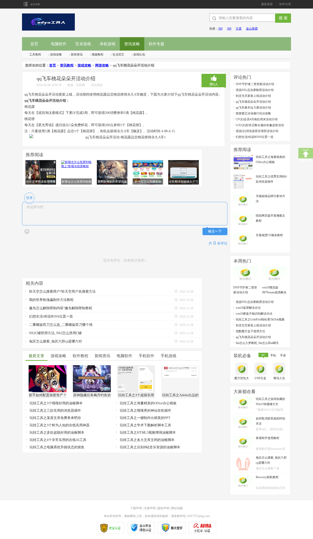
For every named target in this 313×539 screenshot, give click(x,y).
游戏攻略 (56, 54)
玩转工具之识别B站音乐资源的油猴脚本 (150, 447)
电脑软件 (59, 44)
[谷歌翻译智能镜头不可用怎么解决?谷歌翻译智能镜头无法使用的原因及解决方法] (183, 162)
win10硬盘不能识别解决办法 (254, 313)
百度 (239, 28)
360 (220, 28)
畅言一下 (215, 231)
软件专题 (156, 44)
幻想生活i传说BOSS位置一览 (51, 316)
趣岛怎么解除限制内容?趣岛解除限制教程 (60, 308)
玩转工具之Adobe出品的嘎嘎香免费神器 (180, 395)
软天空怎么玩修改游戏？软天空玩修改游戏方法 (148, 182)
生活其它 (118, 54)
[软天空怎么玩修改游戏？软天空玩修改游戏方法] (148, 162)
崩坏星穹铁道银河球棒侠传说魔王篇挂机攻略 (41, 182)
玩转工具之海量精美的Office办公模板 (148, 403)
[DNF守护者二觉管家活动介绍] (245, 268)
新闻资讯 (77, 54)
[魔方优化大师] (242, 369)
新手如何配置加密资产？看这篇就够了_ (48, 395)
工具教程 (35, 54)
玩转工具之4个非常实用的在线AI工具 (58, 440)
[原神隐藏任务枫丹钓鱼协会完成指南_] (92, 367)
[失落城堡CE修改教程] (243, 235)
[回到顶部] (305, 153)
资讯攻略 (132, 44)
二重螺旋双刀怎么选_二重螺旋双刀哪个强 (60, 325)
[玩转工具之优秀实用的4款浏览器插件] (243, 176)
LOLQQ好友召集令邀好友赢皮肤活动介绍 (260, 125)
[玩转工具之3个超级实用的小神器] (136, 367)
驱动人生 (279, 378)
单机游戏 (107, 44)
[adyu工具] (48, 15)
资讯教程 (67, 65)
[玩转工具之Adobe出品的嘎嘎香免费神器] (180, 367)
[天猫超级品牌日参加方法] (243, 196)
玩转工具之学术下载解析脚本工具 (145, 425)
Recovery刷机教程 (267, 477)
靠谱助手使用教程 (267, 438)
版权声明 (163, 508)
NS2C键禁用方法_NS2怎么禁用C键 (55, 333)
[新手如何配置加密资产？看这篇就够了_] (48, 367)
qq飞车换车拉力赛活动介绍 (253, 107)
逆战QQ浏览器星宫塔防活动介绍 (257, 131)
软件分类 (285, 4)
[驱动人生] (279, 369)
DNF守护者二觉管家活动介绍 (255, 84)
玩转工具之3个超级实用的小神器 (136, 395)
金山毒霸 (252, 28)
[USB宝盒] (261, 369)
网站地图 (177, 508)
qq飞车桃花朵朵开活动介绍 (253, 101)
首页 (34, 44)
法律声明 (150, 508)
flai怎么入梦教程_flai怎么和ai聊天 (257, 343)
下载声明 (136, 508)
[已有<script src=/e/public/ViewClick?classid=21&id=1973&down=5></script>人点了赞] (213, 78)
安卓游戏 (83, 44)
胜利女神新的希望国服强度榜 (112, 182)
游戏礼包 (139, 54)
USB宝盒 (260, 378)
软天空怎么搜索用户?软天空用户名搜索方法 (62, 291)
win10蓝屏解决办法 (248, 307)
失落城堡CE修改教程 (269, 235)
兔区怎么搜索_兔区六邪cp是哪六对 (55, 341)
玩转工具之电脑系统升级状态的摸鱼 (57, 447)
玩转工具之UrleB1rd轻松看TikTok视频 (260, 319)
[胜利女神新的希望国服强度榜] (112, 162)
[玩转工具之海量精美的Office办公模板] (243, 156)
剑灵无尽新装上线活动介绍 (253, 96)
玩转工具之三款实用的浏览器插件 (55, 410)
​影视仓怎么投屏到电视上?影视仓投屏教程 (76, 182)
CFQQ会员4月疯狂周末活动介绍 (257, 119)
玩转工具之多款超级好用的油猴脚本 (57, 432)
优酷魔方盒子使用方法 (250, 331)
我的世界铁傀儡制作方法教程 (51, 300)
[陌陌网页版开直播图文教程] (243, 215)
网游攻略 (102, 65)
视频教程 (97, 54)
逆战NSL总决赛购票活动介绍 (255, 90)
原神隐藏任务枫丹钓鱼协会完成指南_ (92, 395)
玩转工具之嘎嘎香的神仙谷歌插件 (145, 410)
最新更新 (267, 4)
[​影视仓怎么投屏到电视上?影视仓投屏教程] (76, 162)
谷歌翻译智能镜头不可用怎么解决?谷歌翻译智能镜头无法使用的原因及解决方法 (183, 182)
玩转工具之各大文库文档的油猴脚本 (147, 440)
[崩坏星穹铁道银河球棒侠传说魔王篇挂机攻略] (40, 162)
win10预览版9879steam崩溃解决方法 (274, 290)
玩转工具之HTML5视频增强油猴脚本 (148, 432)
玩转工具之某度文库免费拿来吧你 (55, 418)
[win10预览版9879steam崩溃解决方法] (274, 268)
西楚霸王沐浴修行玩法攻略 (253, 113)
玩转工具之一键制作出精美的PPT (145, 418)
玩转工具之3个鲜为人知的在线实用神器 (59, 425)
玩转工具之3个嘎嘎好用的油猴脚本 (56, 403)
